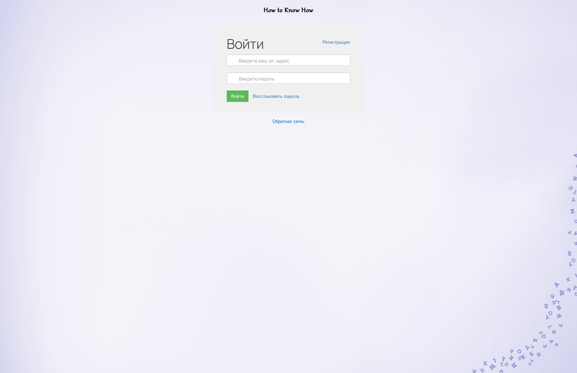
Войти (237, 96)
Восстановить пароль (276, 96)
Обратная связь (288, 121)
